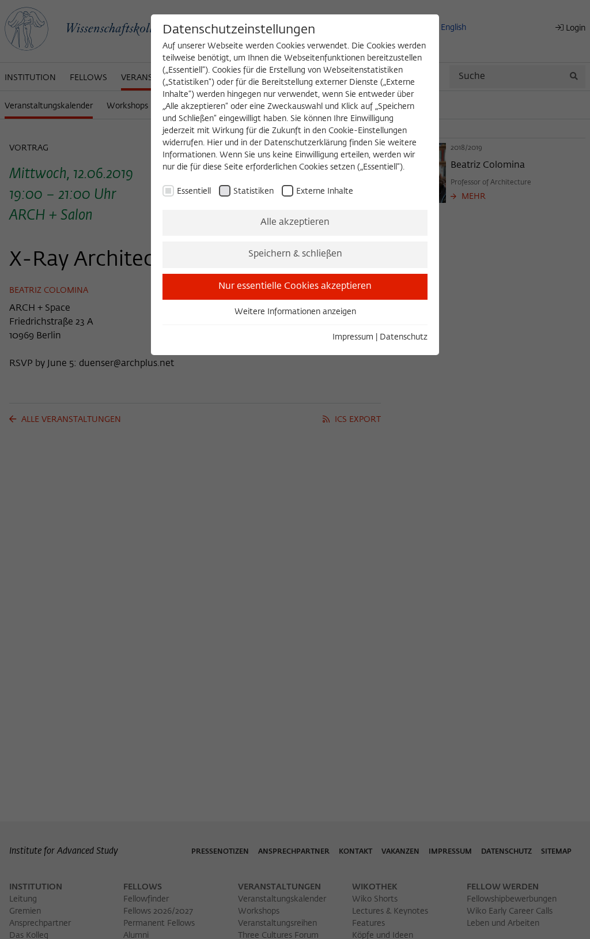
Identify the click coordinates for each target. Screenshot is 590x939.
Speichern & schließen (295, 254)
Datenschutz (404, 337)
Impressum (352, 337)
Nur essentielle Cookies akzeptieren (295, 286)
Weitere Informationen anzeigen (295, 312)
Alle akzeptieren (295, 222)
